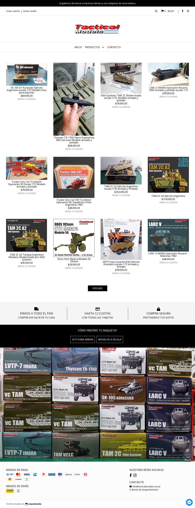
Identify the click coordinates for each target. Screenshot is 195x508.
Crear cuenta (13, 10)
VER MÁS (97, 288)
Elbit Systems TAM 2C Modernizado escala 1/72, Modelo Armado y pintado (121, 98)
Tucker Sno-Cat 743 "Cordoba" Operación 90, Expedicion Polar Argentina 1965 (74, 202)
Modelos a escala (109, 339)
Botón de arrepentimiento (144, 489)
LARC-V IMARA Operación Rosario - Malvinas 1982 (168, 255)
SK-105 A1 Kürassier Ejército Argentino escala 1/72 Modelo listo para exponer (26, 90)
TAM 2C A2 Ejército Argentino (168, 196)
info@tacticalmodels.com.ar (146, 486)
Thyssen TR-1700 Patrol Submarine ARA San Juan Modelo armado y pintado (74, 140)
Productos (93, 47)
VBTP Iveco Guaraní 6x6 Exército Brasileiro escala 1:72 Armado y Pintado (121, 264)
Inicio (78, 47)
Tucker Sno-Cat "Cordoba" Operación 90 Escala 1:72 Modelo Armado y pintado (26, 184)
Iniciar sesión (30, 10)
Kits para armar (82, 339)
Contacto (114, 47)
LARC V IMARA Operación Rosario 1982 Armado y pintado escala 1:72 (168, 89)
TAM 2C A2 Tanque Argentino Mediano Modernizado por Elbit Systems (27, 257)
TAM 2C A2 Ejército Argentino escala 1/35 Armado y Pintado (121, 187)
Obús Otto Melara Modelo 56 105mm (73, 260)
